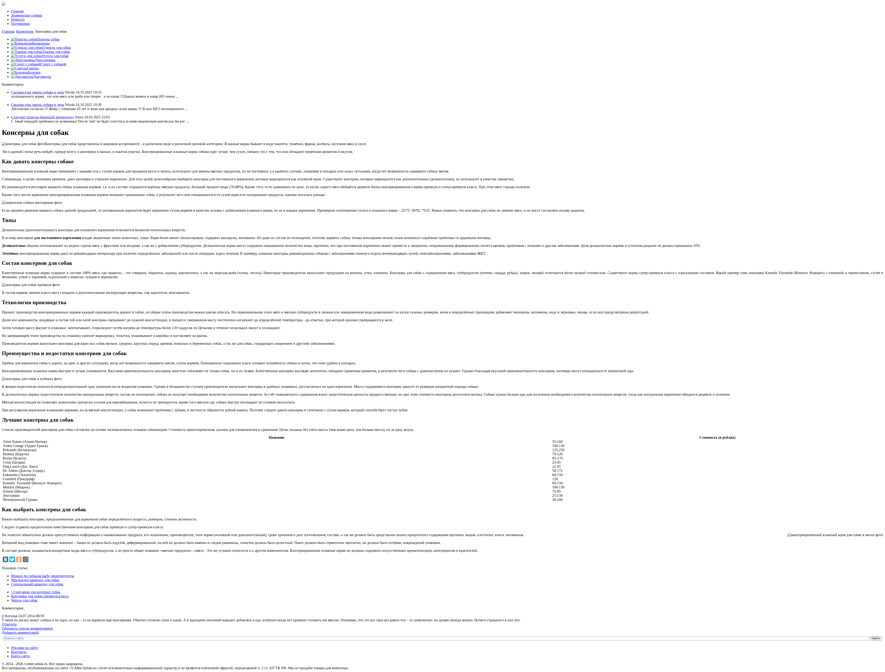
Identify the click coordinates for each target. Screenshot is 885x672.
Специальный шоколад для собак (37, 584)
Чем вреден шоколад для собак (35, 580)
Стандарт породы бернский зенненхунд (42, 117)
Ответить (9, 624)
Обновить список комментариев (27, 628)
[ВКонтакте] (5, 559)
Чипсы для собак (24, 600)
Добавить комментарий (20, 632)
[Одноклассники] (19, 559)
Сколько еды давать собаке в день (37, 92)
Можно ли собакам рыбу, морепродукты (42, 576)
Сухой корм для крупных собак (35, 592)
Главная (8, 31)
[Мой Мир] (25, 559)
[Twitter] (12, 559)
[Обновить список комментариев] (24, 608)
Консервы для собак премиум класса (40, 596)
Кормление (25, 31)
